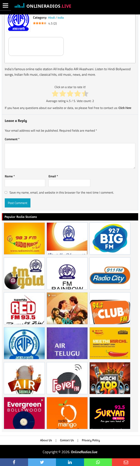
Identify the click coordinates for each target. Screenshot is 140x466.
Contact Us (67, 440)
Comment (12, 139)
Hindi (51, 17)
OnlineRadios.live (84, 452)
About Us (46, 440)
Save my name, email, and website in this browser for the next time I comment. (61, 192)
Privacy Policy (91, 440)
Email (53, 176)
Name (10, 176)
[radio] (55, 94)
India (61, 17)
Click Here (124, 108)
